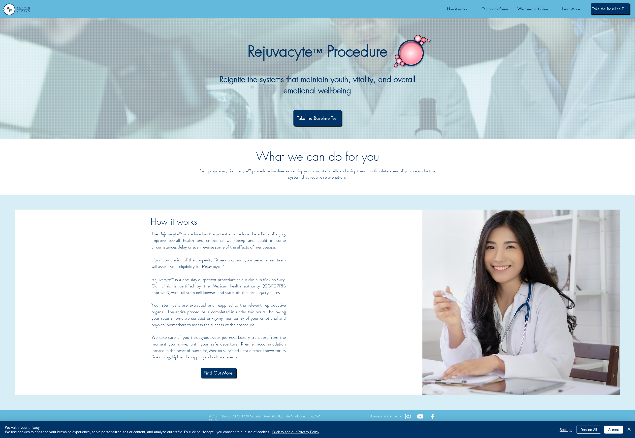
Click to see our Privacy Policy (295, 431)
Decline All (588, 429)
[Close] (629, 429)
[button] (571, 9)
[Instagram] (408, 416)
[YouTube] (420, 416)
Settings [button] (566, 429)
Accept (613, 429)
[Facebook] (432, 416)
